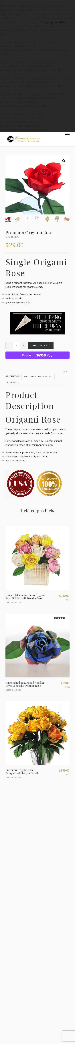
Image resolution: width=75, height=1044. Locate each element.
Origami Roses (13, 602)
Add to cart (41, 345)
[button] (64, 161)
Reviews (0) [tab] (13, 382)
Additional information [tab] (38, 376)
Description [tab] (12, 376)
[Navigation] (67, 134)
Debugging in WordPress (53, 22)
